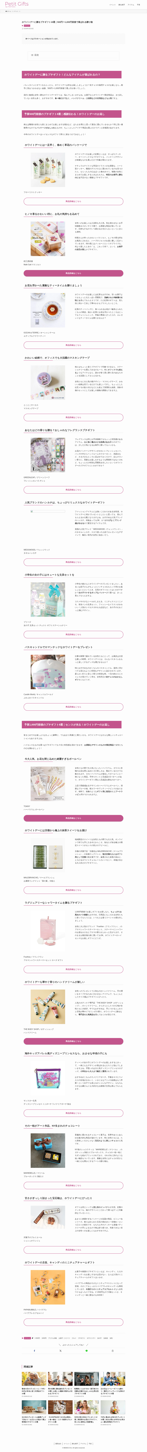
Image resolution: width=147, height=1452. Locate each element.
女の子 (99, 1338)
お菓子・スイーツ (64, 1338)
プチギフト (81, 1338)
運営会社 (58, 1444)
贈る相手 (75, 1444)
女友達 (106, 1338)
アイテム (83, 1444)
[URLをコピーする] (112, 1351)
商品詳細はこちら (73, 201)
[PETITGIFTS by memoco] (17, 5)
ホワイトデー (91, 1338)
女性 (111, 1338)
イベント (27, 25)
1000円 (44, 1338)
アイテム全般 (52, 1338)
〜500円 (37, 1338)
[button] (34, 1351)
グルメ (74, 1338)
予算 (90, 1444)
